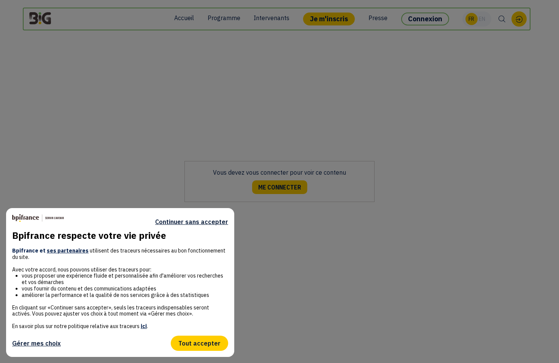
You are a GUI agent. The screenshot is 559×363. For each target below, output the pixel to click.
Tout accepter (199, 343)
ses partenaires (68, 250)
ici (144, 326)
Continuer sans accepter (191, 222)
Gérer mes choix (36, 343)
